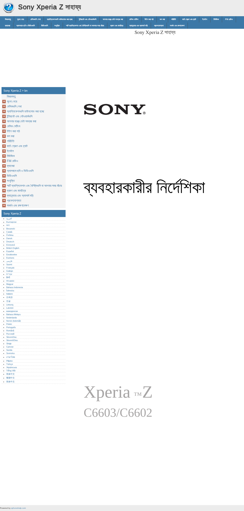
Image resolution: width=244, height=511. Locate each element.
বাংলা (8, 225)
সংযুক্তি (57, 25)
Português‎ (11, 327)
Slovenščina (12, 340)
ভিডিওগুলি (44, 25)
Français (10, 268)
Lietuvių (9, 305)
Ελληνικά (10, 245)
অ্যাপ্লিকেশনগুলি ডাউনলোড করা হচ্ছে (60, 19)
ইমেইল (204, 19)
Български (11, 222)
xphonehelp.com (18, 508)
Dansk (9, 238)
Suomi (9, 264)
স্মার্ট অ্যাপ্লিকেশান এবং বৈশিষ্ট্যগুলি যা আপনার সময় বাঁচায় (85, 25)
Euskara (10, 258)
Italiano (9, 294)
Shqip (8, 343)
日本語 (9, 297)
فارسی (9, 261)
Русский (10, 334)
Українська (11, 367)
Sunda (9, 350)
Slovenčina (11, 337)
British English (12, 248)
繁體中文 (10, 378)
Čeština (9, 235)
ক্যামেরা (7, 25)
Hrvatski (10, 281)
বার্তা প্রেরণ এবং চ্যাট (189, 19)
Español (10, 251)
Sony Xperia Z (8, 7)
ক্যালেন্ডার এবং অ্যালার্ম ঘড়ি (138, 25)
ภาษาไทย (10, 357)
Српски (9, 347)
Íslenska (10, 290)
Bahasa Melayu (13, 314)
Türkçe (9, 364)
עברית (9, 274)
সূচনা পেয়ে (20, 19)
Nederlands (11, 317)
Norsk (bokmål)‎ (13, 321)
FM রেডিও (229, 19)
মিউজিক (216, 19)
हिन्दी (8, 277)
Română (10, 330)
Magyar (9, 284)
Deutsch (10, 241)
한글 (8, 301)
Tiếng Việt (10, 370)
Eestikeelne (11, 254)
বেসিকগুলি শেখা (35, 19)
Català (9, 232)
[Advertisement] (99, 55)
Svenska (10, 353)
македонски (12, 311)
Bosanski (10, 228)
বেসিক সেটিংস (133, 19)
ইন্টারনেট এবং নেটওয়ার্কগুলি (87, 19)
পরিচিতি (173, 19)
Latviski (9, 308)
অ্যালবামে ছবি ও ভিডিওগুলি (25, 25)
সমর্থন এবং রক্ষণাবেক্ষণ (177, 25)
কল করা (162, 19)
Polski (9, 324)
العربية (9, 218)
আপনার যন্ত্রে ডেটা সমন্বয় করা (113, 19)
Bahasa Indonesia (14, 287)
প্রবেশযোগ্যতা (159, 25)
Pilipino (9, 361)
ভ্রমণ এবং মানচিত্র (116, 25)
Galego (9, 271)
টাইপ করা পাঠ (149, 19)
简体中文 (10, 374)
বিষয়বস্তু (8, 19)
